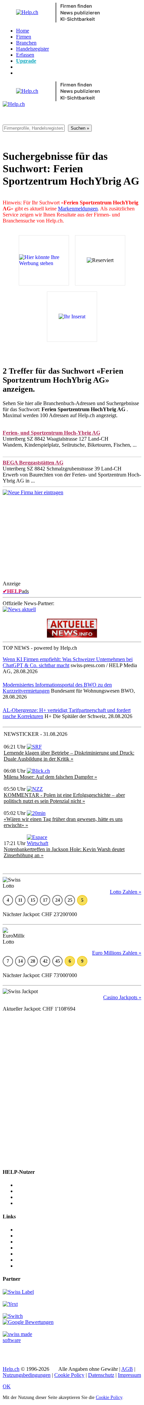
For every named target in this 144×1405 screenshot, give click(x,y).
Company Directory (37, 1266)
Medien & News (33, 1229)
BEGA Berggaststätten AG (33, 462)
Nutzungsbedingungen (27, 1375)
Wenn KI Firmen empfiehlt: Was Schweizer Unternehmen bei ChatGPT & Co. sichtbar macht (68, 662)
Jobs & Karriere (33, 1235)
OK (7, 1386)
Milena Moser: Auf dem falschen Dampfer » (50, 777)
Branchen (26, 43)
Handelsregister (32, 49)
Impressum (129, 1375)
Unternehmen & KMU (40, 1185)
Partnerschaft (30, 1248)
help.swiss (13, 1351)
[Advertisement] (72, 543)
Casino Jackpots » (122, 997)
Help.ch (11, 1369)
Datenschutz (101, 1375)
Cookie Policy (69, 1375)
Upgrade (26, 61)
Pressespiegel (30, 1241)
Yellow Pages (30, 1254)
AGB (127, 1369)
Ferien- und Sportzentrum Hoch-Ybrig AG (51, 433)
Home (22, 31)
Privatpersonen (32, 1203)
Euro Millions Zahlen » (116, 953)
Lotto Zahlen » (125, 892)
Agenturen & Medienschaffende (50, 1191)
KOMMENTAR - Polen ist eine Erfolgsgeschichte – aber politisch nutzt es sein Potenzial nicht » (64, 798)
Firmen (23, 37)
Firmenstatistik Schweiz (41, 1260)
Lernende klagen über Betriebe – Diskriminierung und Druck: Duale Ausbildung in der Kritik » (69, 756)
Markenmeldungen (78, 208)
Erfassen (25, 55)
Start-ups (25, 1197)
